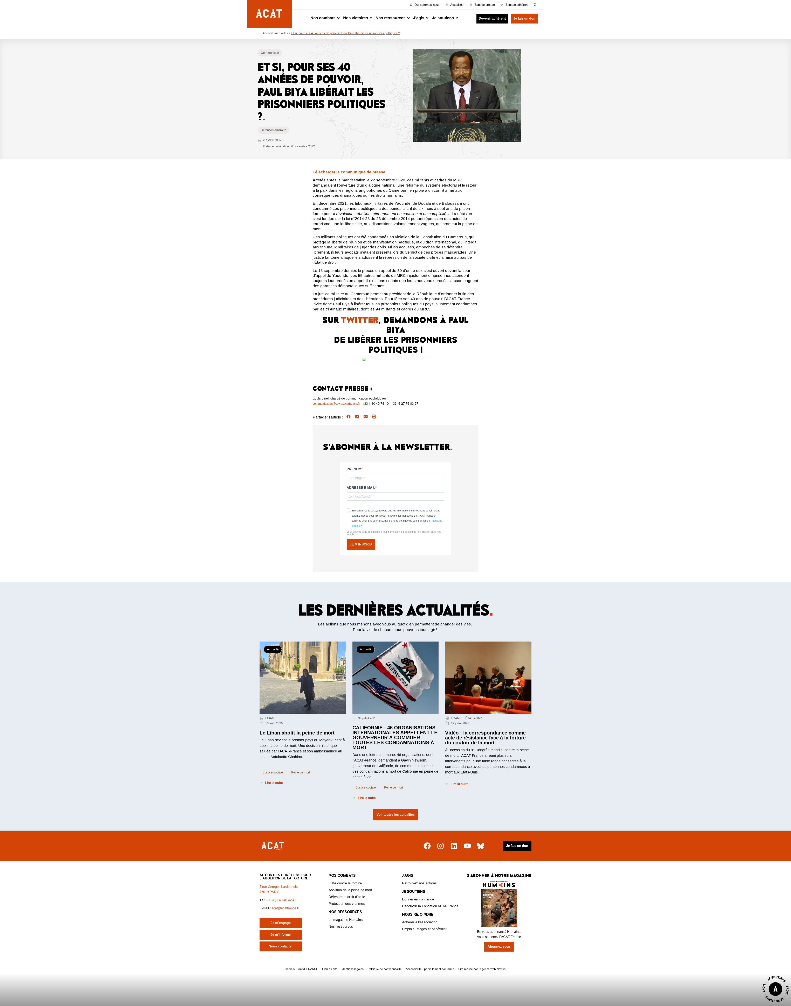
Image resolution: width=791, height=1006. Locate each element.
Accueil (268, 33)
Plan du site (329, 969)
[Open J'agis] (427, 18)
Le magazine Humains (346, 920)
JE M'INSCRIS (361, 544)
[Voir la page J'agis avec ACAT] (775, 1003)
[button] (535, 4)
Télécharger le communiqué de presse (349, 172)
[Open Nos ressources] (408, 18)
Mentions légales (353, 969)
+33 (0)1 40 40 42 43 (281, 900)
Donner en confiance (418, 899)
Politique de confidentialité (385, 969)
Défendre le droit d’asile (347, 897)
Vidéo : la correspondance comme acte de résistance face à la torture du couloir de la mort (485, 737)
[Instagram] (440, 846)
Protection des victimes (347, 904)
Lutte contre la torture (345, 883)
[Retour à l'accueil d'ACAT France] (269, 14)
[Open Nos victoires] (371, 18)
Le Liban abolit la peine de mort (297, 733)
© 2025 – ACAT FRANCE (302, 969)
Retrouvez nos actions (419, 883)
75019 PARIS (270, 892)
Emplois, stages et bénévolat (424, 929)
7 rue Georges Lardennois (279, 886)
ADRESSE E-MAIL (361, 487)
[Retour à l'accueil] (273, 846)
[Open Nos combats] (338, 18)
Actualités (281, 33)
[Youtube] (467, 846)
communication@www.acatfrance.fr (336, 403)
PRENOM (354, 469)
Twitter (359, 320)
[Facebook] (427, 846)
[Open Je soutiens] (457, 18)
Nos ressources (341, 926)
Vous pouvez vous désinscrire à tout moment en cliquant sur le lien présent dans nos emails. (394, 533)
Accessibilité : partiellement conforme (430, 969)
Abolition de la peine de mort (350, 890)
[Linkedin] (454, 846)
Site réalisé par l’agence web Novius (481, 969)
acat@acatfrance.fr (285, 908)
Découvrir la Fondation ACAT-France (430, 906)
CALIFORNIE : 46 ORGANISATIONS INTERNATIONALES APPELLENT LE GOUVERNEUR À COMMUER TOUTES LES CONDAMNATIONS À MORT (395, 737)
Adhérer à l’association (419, 922)
